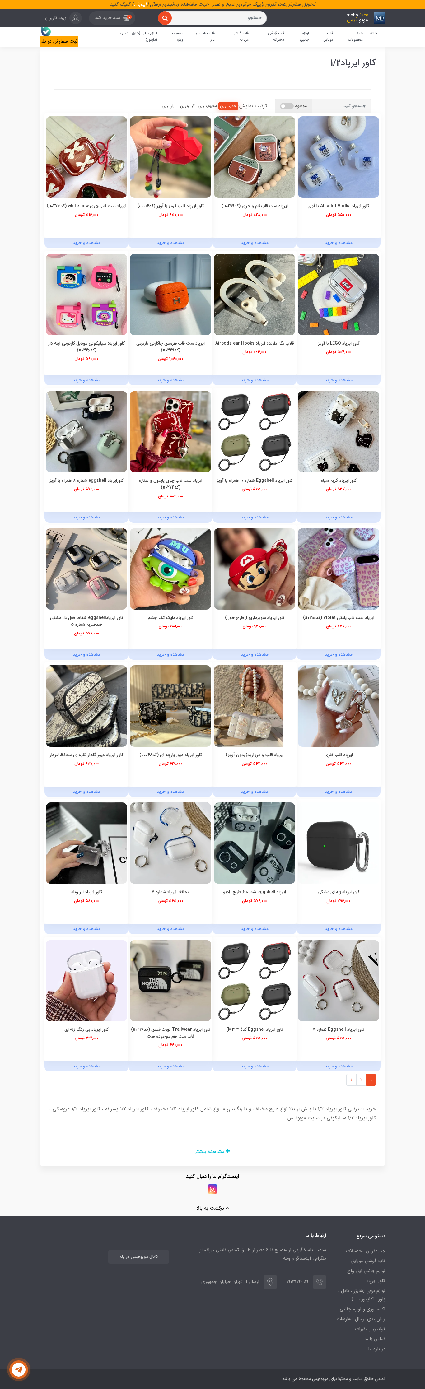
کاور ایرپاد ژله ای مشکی (338, 892)
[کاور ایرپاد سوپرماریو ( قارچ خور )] (254, 569)
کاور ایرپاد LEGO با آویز (338, 343)
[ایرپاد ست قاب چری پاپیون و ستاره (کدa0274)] (170, 431)
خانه (373, 33)
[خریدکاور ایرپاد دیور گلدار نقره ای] (86, 706)
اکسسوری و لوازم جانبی (362, 1309)
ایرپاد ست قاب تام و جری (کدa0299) (255, 205)
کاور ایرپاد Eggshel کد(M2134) (254, 1029)
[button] (112, 18)
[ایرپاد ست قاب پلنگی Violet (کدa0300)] (338, 569)
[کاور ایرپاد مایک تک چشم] (170, 569)
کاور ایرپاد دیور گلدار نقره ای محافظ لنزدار (86, 754)
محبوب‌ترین (207, 106)
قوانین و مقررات (370, 1329)
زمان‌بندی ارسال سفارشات (361, 1319)
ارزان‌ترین (169, 106)
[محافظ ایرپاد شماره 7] (170, 843)
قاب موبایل (328, 36)
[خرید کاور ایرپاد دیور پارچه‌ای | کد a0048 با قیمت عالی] (170, 706)
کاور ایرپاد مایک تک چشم (171, 617)
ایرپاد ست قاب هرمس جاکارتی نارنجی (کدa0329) (170, 347)
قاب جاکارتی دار (205, 36)
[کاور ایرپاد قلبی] (338, 706)
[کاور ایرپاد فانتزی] (254, 843)
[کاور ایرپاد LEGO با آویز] (338, 294)
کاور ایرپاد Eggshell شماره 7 (338, 1029)
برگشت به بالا (211, 1208)
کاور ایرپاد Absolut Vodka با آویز (338, 205)
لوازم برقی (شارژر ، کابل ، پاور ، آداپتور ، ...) (361, 1295)
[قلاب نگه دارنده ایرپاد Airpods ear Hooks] (254, 294)
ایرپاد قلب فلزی (339, 754)
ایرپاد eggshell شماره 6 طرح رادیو (254, 892)
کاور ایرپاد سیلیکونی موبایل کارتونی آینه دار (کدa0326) (86, 347)
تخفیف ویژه (177, 36)
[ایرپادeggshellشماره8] (86, 431)
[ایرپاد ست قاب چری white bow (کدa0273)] (86, 157)
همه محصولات (355, 36)
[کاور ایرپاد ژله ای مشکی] (338, 843)
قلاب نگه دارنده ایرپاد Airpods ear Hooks (254, 343)
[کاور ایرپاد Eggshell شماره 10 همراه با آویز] (254, 431)
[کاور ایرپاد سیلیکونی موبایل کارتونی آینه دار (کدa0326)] (86, 294)
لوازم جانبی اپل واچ (366, 1271)
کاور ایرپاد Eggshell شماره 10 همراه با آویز (254, 480)
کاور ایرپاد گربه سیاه (339, 480)
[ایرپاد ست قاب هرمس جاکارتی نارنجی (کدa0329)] (170, 294)
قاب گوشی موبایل (368, 1261)
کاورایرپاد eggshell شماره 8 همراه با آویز (86, 480)
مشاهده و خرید (339, 242)
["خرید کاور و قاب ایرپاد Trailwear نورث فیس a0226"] (170, 980)
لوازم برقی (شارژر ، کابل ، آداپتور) (138, 36)
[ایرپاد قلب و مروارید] (254, 706)
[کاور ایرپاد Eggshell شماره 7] (338, 980)
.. (135, 4)
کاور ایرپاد (375, 1280)
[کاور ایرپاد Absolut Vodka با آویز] (338, 157)
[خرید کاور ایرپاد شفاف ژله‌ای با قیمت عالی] (86, 980)
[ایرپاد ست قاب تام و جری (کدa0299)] (254, 157)
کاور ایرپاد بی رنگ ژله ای (86, 1029)
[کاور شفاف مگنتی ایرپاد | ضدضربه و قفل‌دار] (86, 569)
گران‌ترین (187, 106)
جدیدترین (228, 106)
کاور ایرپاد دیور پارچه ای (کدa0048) (170, 754)
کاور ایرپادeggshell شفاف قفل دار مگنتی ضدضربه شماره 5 (86, 621)
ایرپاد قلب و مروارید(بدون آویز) (254, 754)
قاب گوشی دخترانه (276, 36)
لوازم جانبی (304, 36)
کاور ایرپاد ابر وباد (86, 892)
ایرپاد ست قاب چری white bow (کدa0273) (86, 205)
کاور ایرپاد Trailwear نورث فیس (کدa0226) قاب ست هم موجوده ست (170, 1033)
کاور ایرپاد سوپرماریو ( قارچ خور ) (254, 617)
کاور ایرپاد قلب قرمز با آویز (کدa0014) (170, 205)
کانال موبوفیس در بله (138, 1256)
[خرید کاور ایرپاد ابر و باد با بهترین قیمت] (86, 843)
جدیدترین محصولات (365, 1251)
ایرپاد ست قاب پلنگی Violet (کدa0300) (338, 617)
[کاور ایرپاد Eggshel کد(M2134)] (254, 980)
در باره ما (376, 1349)
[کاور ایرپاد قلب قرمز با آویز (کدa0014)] (170, 157)
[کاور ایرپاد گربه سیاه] (338, 431)
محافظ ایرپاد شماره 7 (170, 892)
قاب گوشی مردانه (240, 36)
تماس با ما (374, 1339)
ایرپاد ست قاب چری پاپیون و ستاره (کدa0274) (170, 484)
